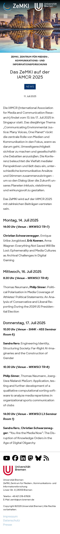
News (30, 86)
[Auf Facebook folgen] (16, 458)
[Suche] (54, 16)
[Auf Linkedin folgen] (23, 458)
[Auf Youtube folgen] (7, 458)
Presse (7, 524)
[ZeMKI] (30, 7)
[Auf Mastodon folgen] (31, 458)
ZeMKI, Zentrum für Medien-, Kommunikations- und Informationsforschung (30, 61)
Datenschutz (11, 520)
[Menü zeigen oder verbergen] (6, 16)
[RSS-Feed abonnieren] (47, 458)
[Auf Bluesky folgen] (39, 458)
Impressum (10, 516)
